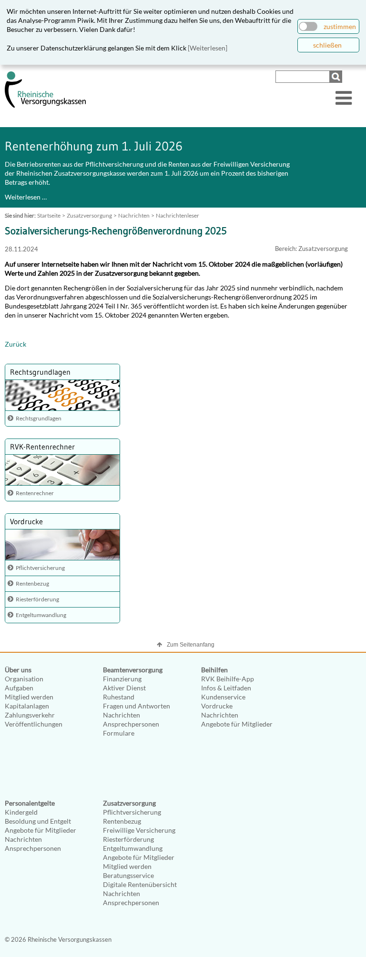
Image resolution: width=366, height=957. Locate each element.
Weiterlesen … (26, 197)
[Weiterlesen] (207, 48)
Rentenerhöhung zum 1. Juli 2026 (94, 146)
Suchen (337, 76)
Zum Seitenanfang (190, 644)
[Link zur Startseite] (45, 105)
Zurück (15, 344)
